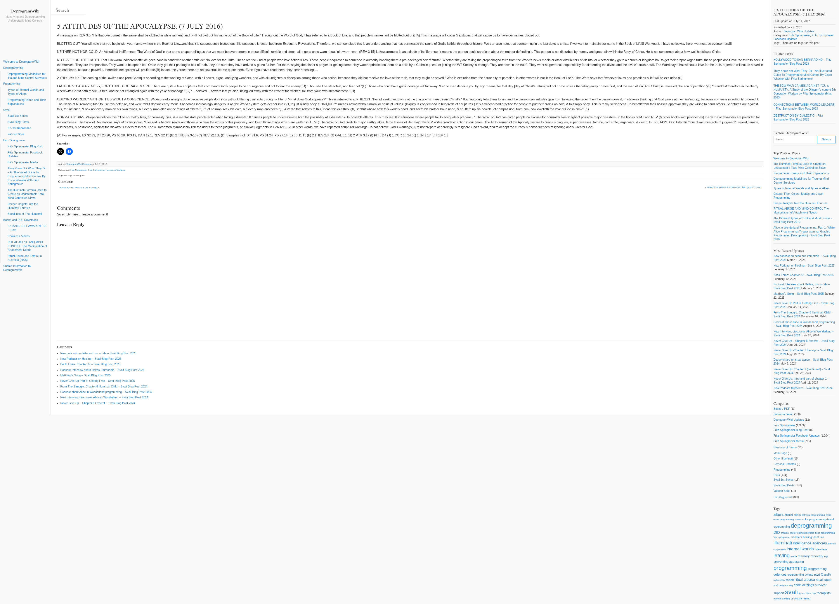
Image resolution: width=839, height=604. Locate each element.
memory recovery (810, 556)
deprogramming (811, 525)
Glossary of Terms (785, 447)
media (793, 556)
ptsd (817, 574)
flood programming (825, 533)
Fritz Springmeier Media (23, 162)
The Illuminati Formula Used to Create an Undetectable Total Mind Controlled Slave (27, 194)
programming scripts (800, 574)
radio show (779, 580)
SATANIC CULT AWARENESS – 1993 (27, 228)
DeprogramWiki (25, 11)
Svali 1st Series (18, 115)
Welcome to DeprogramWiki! (21, 61)
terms (802, 593)
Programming (11, 83)
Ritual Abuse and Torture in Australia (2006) (25, 258)
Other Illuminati (783, 458)
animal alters (793, 514)
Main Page (780, 453)
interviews (821, 549)
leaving (781, 555)
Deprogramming (13, 67)
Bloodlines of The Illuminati (25, 213)
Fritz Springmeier (14, 140)
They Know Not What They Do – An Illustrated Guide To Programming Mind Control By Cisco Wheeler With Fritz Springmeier (27, 176)
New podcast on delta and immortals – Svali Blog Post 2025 (98, 353)
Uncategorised (782, 497)
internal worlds (800, 549)
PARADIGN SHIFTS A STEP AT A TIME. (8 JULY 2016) (734, 187)
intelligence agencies (810, 543)
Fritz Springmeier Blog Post (25, 146)
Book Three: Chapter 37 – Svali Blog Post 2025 (90, 364)
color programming (813, 519)
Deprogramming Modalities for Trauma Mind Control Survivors (27, 75)
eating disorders (805, 533)
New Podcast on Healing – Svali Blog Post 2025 (90, 358)
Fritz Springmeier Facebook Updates (25, 154)
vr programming (800, 598)
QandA (826, 574)
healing (807, 537)
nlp (826, 556)
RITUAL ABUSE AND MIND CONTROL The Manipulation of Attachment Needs (27, 246)
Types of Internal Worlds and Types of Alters (26, 91)
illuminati (782, 542)
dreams (785, 533)
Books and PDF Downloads (20, 220)
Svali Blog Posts (18, 122)
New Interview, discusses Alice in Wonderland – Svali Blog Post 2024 (104, 397)
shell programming (783, 585)
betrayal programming (813, 515)
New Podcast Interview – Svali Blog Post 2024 (802, 388)
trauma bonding (781, 598)
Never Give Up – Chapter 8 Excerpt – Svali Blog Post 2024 (97, 403)
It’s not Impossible (19, 128)
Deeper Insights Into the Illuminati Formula (23, 206)
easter (793, 533)
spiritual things (804, 585)
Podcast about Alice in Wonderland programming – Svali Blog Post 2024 (106, 392)
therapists (824, 593)
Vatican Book (16, 134)
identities (818, 537)
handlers (796, 537)
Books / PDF (781, 408)
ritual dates (823, 580)
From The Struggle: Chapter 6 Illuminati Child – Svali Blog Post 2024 (103, 386)
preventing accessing (788, 561)
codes (798, 519)
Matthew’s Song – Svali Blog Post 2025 (85, 375)
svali (791, 591)
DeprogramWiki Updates (78, 164)
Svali (6, 110)
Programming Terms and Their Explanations (27, 101)
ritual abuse (805, 579)
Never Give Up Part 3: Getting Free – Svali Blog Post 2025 (97, 380)
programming (790, 568)
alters (778, 514)
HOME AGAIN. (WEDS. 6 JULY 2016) (78, 187)
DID (776, 532)
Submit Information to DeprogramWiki (17, 268)
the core (811, 593)
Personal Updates (784, 464)
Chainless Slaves (19, 236)
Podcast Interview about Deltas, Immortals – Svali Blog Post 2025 (102, 370)
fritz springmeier (781, 537)
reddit (790, 580)
